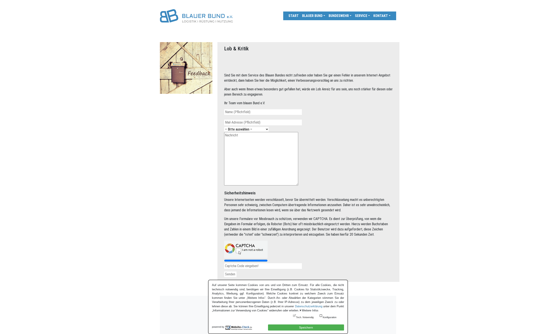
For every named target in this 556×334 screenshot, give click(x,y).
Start (293, 16)
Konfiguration (329, 317)
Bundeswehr (339, 16)
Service (361, 16)
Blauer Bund (312, 16)
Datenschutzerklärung (308, 306)
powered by (218, 327)
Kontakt (380, 16)
